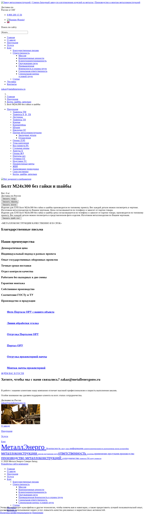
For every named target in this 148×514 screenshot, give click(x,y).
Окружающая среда (28, 63)
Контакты (12, 84)
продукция (114, 453)
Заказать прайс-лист (11, 218)
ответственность (72, 453)
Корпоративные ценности (31, 58)
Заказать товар (9, 199)
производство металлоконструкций (31, 457)
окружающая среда (51, 454)
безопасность (53, 448)
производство (127, 453)
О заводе (11, 40)
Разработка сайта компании (14, 464)
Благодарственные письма (26, 50)
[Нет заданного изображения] (16, 179)
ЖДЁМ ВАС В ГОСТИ (12, 373)
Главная (11, 37)
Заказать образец (10, 202)
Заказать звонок (9, 205)
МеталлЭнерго (23, 447)
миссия (41, 454)
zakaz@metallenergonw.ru (13, 89)
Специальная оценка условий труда (28, 75)
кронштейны (124, 449)
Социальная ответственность (32, 71)
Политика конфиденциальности (16, 512)
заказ (68, 449)
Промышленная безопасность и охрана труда (32, 67)
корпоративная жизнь (112, 449)
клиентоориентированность (94, 449)
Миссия (22, 55)
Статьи (16, 79)
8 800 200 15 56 (14, 15)
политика (90, 454)
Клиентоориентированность (32, 61)
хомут (92, 458)
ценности (98, 458)
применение (101, 453)
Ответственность (21, 53)
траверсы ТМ (85, 458)
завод (63, 449)
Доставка (11, 81)
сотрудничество (71, 458)
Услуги (10, 45)
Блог (9, 48)
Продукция (12, 42)
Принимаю (37, 512)
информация (77, 448)
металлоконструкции (19, 453)
